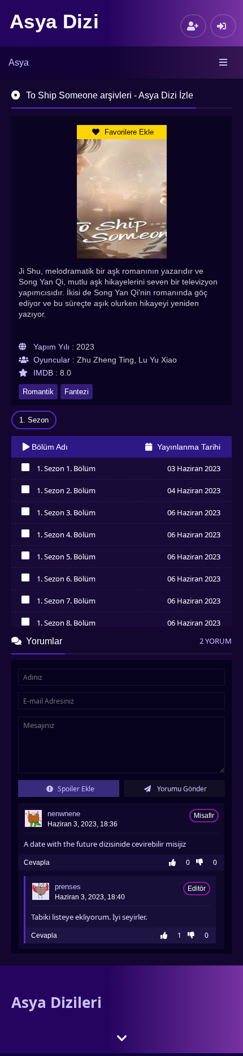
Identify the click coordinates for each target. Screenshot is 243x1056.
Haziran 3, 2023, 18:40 (90, 897)
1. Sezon (34, 420)
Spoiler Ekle (75, 789)
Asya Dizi (54, 21)
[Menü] (224, 63)
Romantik (38, 391)
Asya (18, 62)
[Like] (175, 863)
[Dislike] (202, 863)
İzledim (25, 470)
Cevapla (37, 863)
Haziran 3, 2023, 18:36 (82, 824)
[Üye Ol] (193, 26)
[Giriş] (223, 26)
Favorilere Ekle (128, 132)
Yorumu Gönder (181, 789)
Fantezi (76, 391)
